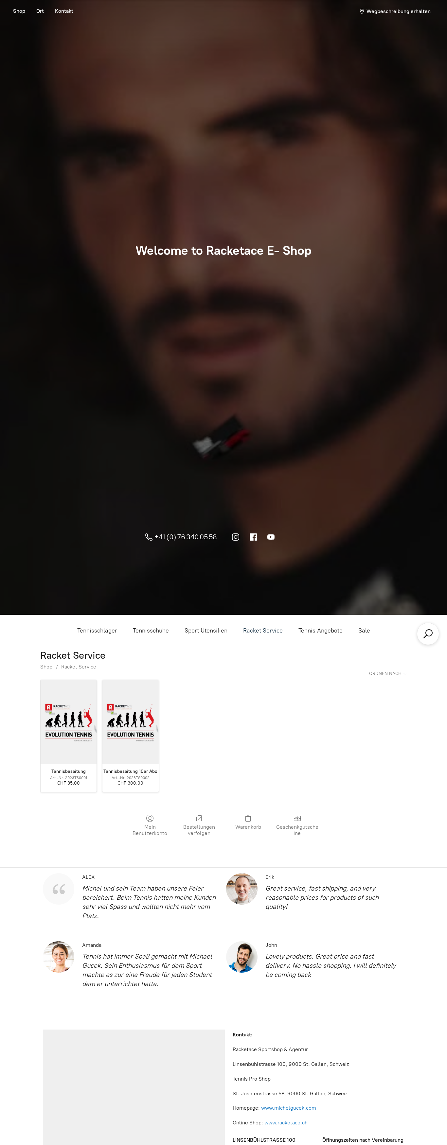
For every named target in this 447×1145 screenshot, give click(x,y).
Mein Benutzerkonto (150, 830)
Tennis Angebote (320, 630)
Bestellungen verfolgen (199, 830)
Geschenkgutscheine (297, 830)
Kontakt (64, 11)
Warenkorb (248, 827)
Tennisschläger (97, 630)
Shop (19, 11)
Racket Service (263, 630)
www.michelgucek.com (288, 1108)
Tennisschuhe (151, 630)
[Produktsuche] (428, 634)
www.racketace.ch (286, 1122)
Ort (40, 11)
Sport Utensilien (206, 630)
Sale (364, 630)
